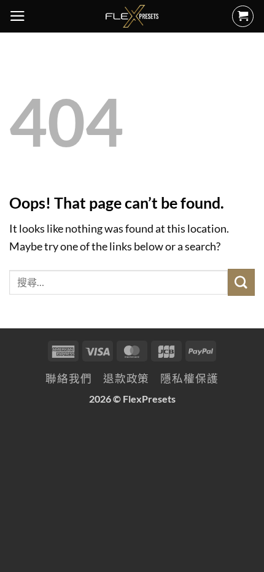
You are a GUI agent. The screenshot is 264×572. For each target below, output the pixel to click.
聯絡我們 (68, 378)
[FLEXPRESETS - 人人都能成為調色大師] (132, 16)
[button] (17, 16)
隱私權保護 (189, 378)
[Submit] (241, 282)
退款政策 (126, 378)
